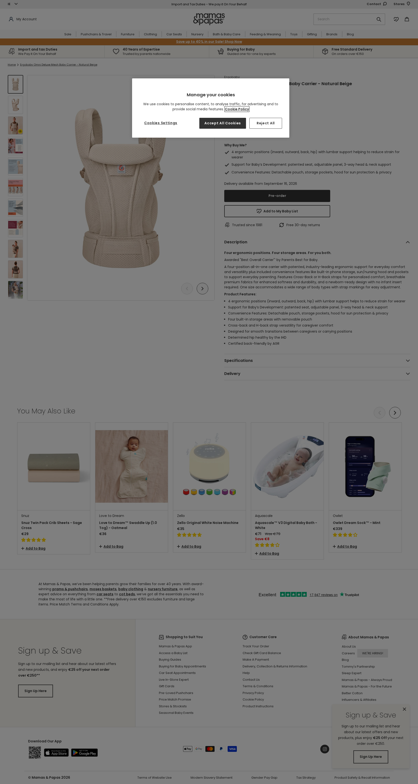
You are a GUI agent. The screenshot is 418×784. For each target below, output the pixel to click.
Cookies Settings (160, 122)
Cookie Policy (237, 109)
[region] (210, 108)
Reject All (266, 123)
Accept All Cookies (222, 123)
